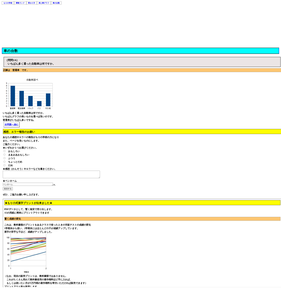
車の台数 (56, 3)
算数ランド (20, 3)
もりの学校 (8, 3)
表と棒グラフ (44, 3)
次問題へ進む (12, 124)
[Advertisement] (140, 25)
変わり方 (31, 3)
